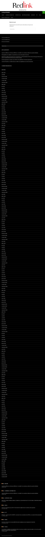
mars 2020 (3, 204)
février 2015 (4, 321)
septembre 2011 (4, 394)
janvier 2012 (4, 386)
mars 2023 (3, 133)
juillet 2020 (3, 196)
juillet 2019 (3, 219)
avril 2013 (3, 357)
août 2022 (3, 147)
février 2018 (4, 253)
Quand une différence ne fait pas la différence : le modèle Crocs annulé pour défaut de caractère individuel (20, 52)
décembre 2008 (4, 455)
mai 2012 (3, 378)
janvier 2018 (4, 255)
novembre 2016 (4, 282)
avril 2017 (3, 272)
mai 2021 (3, 176)
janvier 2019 (4, 231)
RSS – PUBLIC (5, 519)
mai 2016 (3, 294)
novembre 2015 (4, 306)
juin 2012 (3, 376)
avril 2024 (3, 107)
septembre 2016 (4, 286)
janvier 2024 (4, 113)
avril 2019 (3, 225)
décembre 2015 (4, 304)
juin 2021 (3, 174)
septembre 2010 (4, 417)
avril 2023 (3, 131)
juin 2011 (3, 400)
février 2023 (4, 135)
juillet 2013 (3, 351)
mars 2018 (3, 251)
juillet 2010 (3, 419)
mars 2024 (3, 109)
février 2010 (4, 429)
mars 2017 (3, 274)
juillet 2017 (3, 266)
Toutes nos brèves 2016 (6, 39)
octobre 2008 (4, 459)
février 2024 (4, 111)
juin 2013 (3, 353)
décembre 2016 (4, 280)
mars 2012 (3, 382)
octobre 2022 (4, 143)
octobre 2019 (4, 213)
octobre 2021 (4, 166)
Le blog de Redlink (6, 12)
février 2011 (4, 408)
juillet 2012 (3, 374)
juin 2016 (3, 292)
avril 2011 (3, 404)
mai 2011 (3, 402)
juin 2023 (3, 127)
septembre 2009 (4, 439)
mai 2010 (3, 423)
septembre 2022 (4, 145)
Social (12, 17)
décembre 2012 (4, 364)
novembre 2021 (4, 164)
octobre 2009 (4, 437)
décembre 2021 (4, 162)
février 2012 (4, 384)
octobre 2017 (4, 260)
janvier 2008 (4, 472)
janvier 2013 (4, 362)
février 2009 (4, 451)
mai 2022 (3, 153)
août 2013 (3, 349)
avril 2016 (3, 296)
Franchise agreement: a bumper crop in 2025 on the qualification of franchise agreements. (17, 59)
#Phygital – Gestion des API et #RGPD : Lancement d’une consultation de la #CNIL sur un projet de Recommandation (22, 514)
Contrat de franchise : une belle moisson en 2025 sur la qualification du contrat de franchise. (17, 61)
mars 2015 (3, 319)
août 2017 (3, 264)
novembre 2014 (4, 327)
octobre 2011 (4, 392)
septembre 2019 (4, 215)
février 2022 (4, 158)
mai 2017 (3, 270)
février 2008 (4, 470)
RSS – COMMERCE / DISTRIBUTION (9, 490)
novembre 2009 (4, 435)
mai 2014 (3, 335)
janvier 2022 (4, 160)
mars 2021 (3, 180)
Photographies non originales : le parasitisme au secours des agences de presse (15, 54)
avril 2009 (3, 447)
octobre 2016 (4, 284)
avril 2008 (3, 466)
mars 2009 (3, 449)
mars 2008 (3, 468)
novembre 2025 (4, 78)
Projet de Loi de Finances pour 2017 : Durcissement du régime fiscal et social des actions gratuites (18, 507)
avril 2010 (3, 425)
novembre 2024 (4, 98)
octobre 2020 (4, 190)
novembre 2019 (4, 211)
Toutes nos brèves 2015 (6, 37)
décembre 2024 (4, 96)
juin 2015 (3, 313)
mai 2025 (3, 88)
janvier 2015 (4, 323)
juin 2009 (3, 443)
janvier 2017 (4, 278)
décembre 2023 (4, 115)
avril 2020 (3, 202)
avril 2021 (3, 178)
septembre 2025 (4, 82)
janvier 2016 (4, 302)
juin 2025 (3, 86)
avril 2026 (3, 74)
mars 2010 (3, 427)
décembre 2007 (4, 474)
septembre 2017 (4, 262)
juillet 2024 (3, 104)
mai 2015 (3, 315)
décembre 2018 (4, 233)
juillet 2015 (3, 311)
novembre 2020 (4, 188)
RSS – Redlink (5, 483)
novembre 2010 (4, 413)
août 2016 (3, 288)
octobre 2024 (4, 100)
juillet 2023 (3, 125)
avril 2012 (3, 380)
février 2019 (4, 229)
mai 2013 (3, 355)
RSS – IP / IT (5, 512)
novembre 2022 (4, 141)
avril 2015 (3, 317)
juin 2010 (3, 421)
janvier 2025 (4, 94)
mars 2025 (3, 90)
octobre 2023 (4, 119)
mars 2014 (3, 339)
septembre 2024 (4, 102)
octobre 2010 (4, 415)
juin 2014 (3, 333)
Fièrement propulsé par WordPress (7, 535)
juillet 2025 (3, 84)
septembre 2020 (4, 192)
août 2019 (3, 217)
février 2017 (4, 276)
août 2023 (3, 123)
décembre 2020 (4, 186)
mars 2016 (3, 298)
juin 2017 (3, 268)
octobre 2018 (4, 237)
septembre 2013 (4, 347)
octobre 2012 (4, 368)
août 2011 (3, 396)
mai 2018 (3, 247)
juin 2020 (3, 198)
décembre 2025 (4, 76)
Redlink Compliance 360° (5, 17)
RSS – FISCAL (5, 505)
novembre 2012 (4, 366)
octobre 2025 (4, 80)
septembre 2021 (4, 168)
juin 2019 (3, 221)
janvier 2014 (4, 343)
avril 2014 (3, 337)
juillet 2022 (3, 149)
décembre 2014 (4, 325)
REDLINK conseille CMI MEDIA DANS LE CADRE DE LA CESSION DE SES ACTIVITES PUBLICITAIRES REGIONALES (22, 500)
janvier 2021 (4, 184)
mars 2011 (3, 406)
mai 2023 (3, 129)
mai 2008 (3, 464)
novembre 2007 (4, 476)
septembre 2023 (4, 121)
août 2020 (3, 194)
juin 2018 (3, 245)
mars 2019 (3, 227)
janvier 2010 (4, 431)
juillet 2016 (3, 290)
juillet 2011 (3, 398)
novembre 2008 (4, 457)
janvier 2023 (4, 137)
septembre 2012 (4, 370)
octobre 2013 (4, 345)
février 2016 (4, 300)
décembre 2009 (4, 433)
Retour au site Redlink (5, 41)
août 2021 (3, 170)
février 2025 (4, 92)
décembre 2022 (4, 139)
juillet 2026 (3, 72)
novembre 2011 (4, 390)
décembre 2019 (4, 209)
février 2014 (4, 341)
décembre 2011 (4, 388)
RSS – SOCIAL (5, 526)
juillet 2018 (3, 243)
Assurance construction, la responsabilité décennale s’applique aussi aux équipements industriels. (18, 522)
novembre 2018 (4, 235)
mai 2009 (3, 445)
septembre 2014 (4, 331)
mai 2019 (3, 223)
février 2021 (4, 182)
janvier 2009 (4, 453)
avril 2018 (3, 249)
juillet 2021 (3, 172)
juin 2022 (3, 151)
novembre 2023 (4, 117)
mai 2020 (3, 200)
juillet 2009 (3, 441)
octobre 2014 (4, 329)
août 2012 (3, 372)
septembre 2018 (4, 239)
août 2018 (3, 241)
